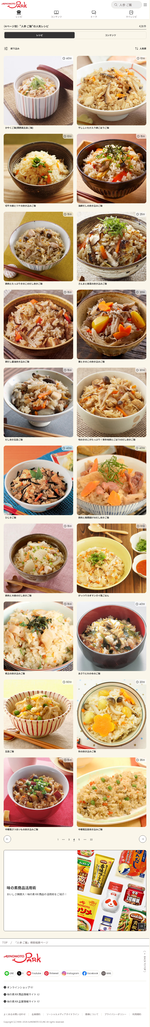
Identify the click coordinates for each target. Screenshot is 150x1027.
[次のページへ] (142, 839)
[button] (126, 4)
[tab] (110, 35)
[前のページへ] (7, 839)
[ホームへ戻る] (14, 4)
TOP (5, 942)
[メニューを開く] (145, 4)
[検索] (116, 5)
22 (91, 839)
